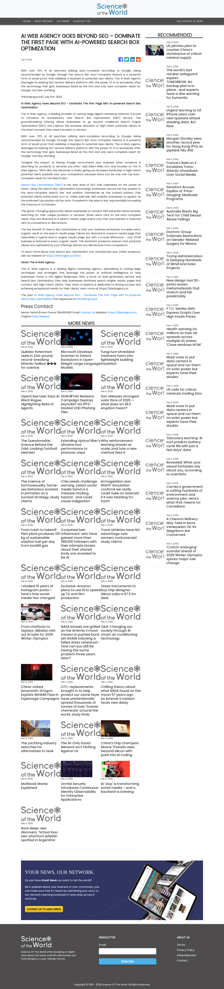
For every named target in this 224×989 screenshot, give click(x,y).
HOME (27, 21)
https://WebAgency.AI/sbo (63, 256)
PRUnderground (87, 299)
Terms (181, 945)
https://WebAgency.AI (122, 312)
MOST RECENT (44, 21)
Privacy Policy (185, 950)
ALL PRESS (63, 21)
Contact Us (88, 312)
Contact (182, 960)
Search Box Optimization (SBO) (42, 185)
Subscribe (127, 961)
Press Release (40, 316)
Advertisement (186, 955)
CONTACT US (81, 21)
